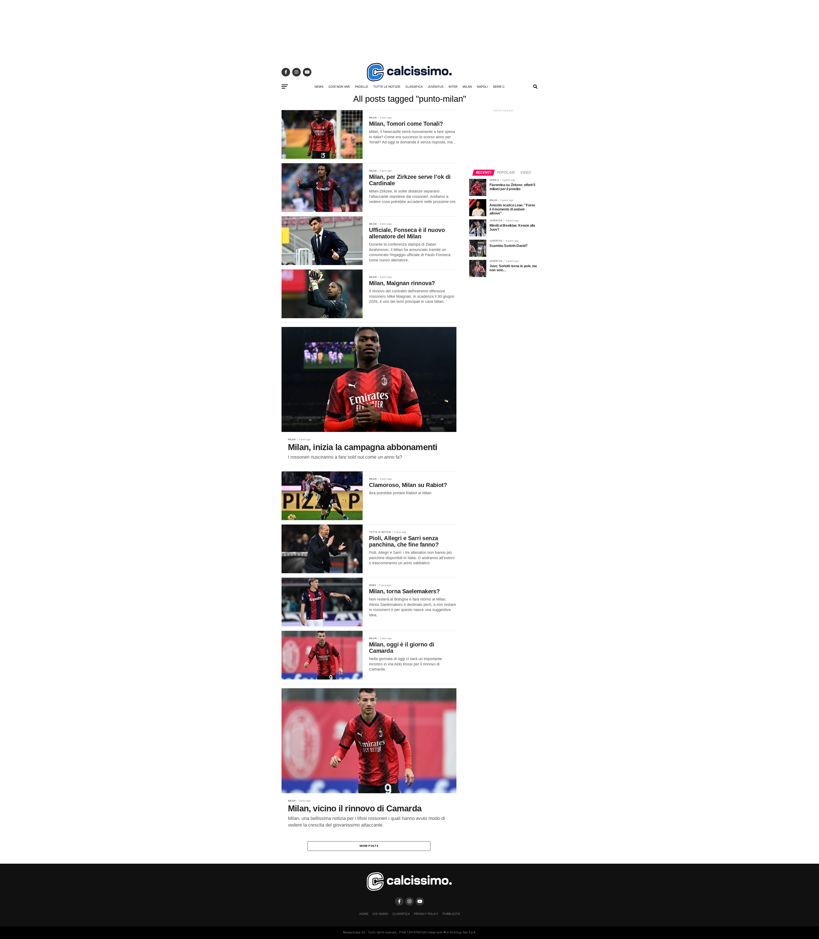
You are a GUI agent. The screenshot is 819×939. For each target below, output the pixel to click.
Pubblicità (451, 914)
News (319, 86)
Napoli (482, 86)
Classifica (414, 86)
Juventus (435, 86)
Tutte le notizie (386, 86)
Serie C (499, 86)
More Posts (369, 845)
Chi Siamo (380, 914)
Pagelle (361, 86)
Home (363, 914)
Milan (467, 86)
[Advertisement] (409, 30)
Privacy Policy (426, 914)
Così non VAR (339, 86)
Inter (453, 86)
